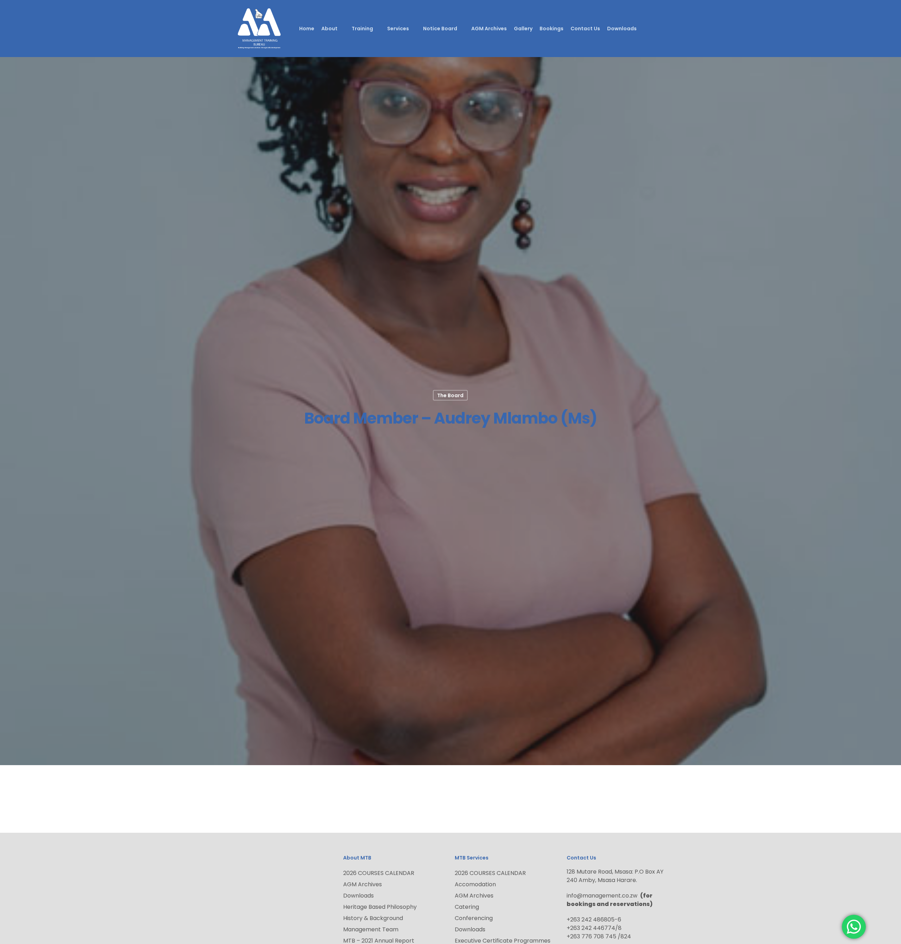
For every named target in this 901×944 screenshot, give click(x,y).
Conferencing (474, 918)
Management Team (370, 929)
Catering (467, 907)
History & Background (373, 918)
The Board (450, 395)
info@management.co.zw (603, 896)
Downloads (358, 896)
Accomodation (475, 884)
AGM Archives (362, 884)
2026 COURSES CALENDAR (378, 873)
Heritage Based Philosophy (380, 907)
